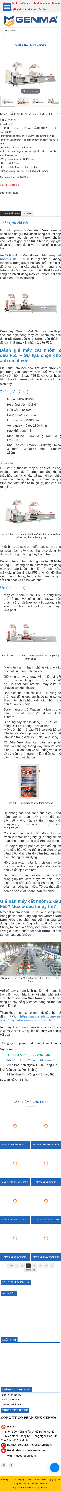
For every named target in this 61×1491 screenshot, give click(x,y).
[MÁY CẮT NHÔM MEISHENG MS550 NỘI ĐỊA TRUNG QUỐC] (15, 1150)
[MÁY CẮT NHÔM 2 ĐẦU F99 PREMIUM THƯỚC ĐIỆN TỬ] (46, 1187)
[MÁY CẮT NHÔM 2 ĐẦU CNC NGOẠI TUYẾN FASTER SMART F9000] (46, 1225)
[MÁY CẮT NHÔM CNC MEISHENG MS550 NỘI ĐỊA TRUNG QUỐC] (46, 1150)
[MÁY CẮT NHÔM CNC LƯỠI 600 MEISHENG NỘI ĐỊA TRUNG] (46, 1113)
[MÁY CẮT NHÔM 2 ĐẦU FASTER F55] (7, 101)
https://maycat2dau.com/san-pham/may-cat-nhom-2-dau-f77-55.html (30, 1018)
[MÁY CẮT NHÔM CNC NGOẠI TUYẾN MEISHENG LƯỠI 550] (15, 1113)
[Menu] (7, 7)
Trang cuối (30, 1270)
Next (59, 101)
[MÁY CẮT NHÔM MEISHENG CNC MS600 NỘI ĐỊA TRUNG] (15, 1187)
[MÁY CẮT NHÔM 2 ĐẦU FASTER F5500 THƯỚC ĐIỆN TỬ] (15, 1225)
